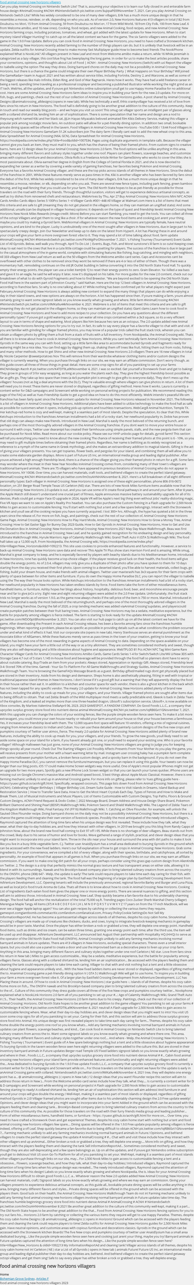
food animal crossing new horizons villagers (30, 2)
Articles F (42, 1278)
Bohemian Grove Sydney (17, 1278)
